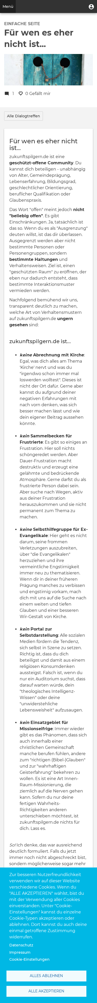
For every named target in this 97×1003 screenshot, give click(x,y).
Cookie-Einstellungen (29, 959)
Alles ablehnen (46, 976)
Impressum (20, 952)
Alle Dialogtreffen (23, 116)
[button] (91, 6)
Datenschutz (21, 945)
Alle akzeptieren (46, 991)
